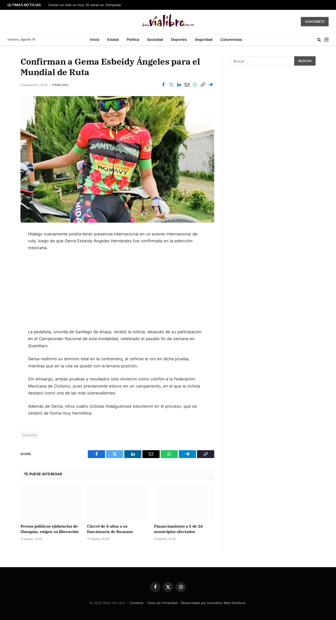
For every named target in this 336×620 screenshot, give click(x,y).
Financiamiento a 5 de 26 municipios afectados (178, 529)
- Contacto (135, 603)
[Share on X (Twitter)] (171, 85)
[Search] (319, 39)
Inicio (94, 39)
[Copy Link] (202, 85)
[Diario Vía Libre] (168, 21)
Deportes (179, 39)
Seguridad (204, 39)
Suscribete (314, 21)
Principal (60, 85)
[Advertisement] (117, 292)
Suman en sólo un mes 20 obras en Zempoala (84, 5)
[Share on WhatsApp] (195, 85)
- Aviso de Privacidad (161, 603)
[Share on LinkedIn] (179, 85)
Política (133, 39)
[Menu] (326, 39)
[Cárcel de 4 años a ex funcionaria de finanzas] (117, 503)
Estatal (113, 39)
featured (30, 435)
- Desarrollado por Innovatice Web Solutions (211, 603)
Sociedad (155, 39)
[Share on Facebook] (163, 85)
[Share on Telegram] (210, 85)
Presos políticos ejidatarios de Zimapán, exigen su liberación (49, 529)
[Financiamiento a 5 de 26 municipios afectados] (184, 503)
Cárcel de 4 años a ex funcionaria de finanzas (110, 529)
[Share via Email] (187, 85)
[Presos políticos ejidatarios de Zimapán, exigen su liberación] (50, 503)
